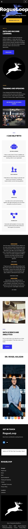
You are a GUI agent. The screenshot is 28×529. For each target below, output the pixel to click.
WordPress (18, 523)
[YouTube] (19, 418)
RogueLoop (3, 470)
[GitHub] (9, 418)
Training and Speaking (6, 479)
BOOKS (7, 346)
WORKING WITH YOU (14, 20)
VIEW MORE (8, 52)
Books (2, 472)
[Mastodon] (12, 418)
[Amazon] (15, 418)
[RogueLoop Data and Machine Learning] (1, 1)
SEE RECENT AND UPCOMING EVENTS (14, 103)
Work (2, 475)
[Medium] (22, 418)
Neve (8, 523)
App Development (5, 477)
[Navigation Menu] (25, 1)
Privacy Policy (4, 486)
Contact (2, 482)
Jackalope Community (7, 484)
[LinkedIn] (6, 418)
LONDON (3, 492)
